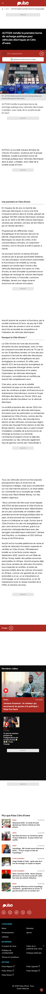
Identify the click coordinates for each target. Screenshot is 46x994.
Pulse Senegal (32, 971)
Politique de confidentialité (7, 951)
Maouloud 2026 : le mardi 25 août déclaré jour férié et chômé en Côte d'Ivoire (26, 825)
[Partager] (42, 54)
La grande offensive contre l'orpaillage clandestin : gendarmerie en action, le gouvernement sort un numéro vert (27, 888)
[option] (11, 732)
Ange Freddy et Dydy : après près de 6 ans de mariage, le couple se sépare (27, 862)
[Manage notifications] (41, 990)
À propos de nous (9, 946)
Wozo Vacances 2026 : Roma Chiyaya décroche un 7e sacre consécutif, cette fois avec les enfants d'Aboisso (27, 876)
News (7, 9)
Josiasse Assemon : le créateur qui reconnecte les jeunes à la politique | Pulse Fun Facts (20, 706)
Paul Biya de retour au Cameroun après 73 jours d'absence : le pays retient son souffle (27, 838)
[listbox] (23, 731)
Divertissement (18, 858)
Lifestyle (5, 937)
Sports (29, 932)
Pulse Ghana (7, 971)
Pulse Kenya (6, 975)
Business (29, 928)
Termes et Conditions (10, 957)
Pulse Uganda (32, 966)
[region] (23, 731)
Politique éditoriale (33, 953)
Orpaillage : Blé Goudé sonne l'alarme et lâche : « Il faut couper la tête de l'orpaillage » (28, 850)
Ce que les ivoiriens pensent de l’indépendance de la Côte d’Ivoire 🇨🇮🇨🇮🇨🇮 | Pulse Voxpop (10, 738)
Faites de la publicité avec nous (34, 947)
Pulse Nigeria (7, 966)
